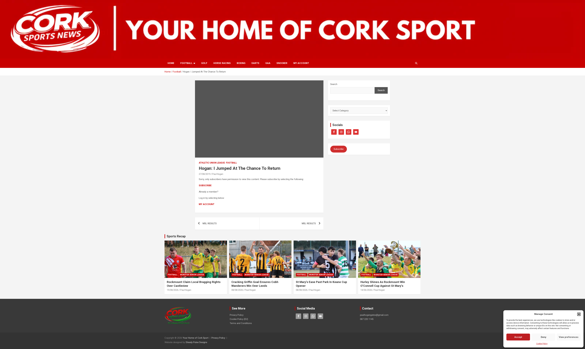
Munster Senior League (192, 275)
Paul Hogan (217, 174)
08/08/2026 (237, 290)
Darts (255, 63)
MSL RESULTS (210, 223)
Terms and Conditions (241, 323)
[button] (578, 314)
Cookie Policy (542, 344)
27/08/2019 (204, 174)
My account (301, 63)
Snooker (282, 63)
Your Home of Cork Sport (195, 337)
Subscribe (339, 149)
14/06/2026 (366, 290)
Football (186, 63)
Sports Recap (176, 236)
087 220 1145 (366, 319)
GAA (267, 63)
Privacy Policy (236, 315)
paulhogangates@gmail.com (374, 315)
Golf (204, 63)
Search (333, 84)
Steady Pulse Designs (196, 342)
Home (171, 63)
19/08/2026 (172, 290)
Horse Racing (222, 63)
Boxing (241, 63)
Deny (543, 337)
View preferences (568, 337)
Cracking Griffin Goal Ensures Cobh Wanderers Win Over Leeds (254, 284)
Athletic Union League (212, 163)
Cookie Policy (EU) (239, 319)
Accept (518, 337)
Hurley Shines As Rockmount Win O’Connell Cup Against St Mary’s (382, 284)
